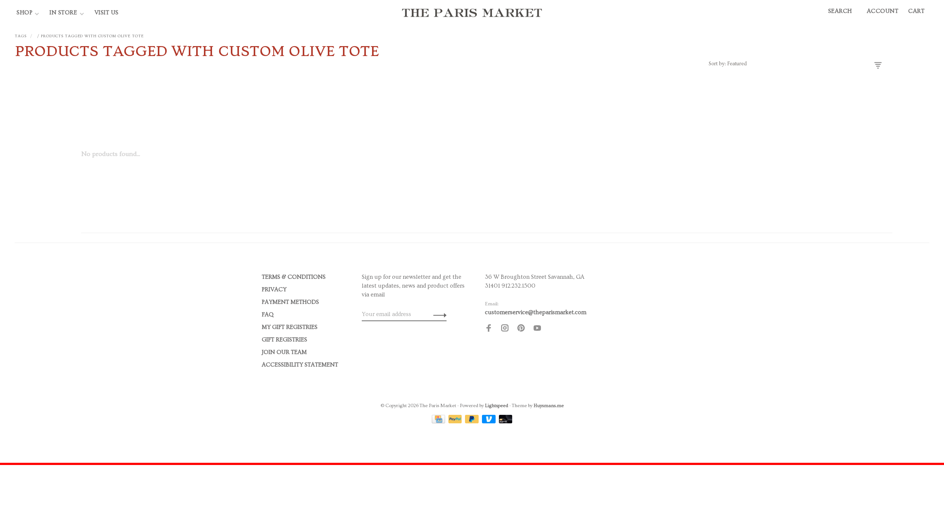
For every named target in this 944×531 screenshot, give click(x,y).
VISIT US (106, 12)
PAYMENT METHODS (290, 302)
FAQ (268, 314)
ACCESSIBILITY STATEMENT (300, 364)
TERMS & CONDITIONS (294, 277)
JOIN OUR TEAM (284, 352)
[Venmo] (489, 421)
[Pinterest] (521, 329)
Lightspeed (496, 405)
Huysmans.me (549, 405)
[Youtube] (537, 329)
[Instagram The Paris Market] (505, 329)
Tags (21, 36)
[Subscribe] (438, 314)
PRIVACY (274, 289)
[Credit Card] (439, 421)
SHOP (24, 12)
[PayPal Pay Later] (472, 421)
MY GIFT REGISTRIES (289, 327)
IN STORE (64, 12)
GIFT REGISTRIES (284, 339)
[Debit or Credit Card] (506, 421)
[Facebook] (488, 329)
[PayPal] (456, 421)
